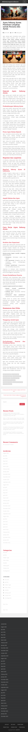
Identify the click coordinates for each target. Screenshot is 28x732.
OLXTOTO (18, 729)
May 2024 (5, 524)
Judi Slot (5, 555)
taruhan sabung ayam (7, 384)
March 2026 (5, 466)
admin (12, 32)
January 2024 (6, 534)
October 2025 (6, 479)
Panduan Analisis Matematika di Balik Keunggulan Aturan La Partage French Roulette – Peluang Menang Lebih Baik (14, 414)
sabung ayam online (15, 378)
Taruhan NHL (6, 568)
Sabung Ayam (14, 727)
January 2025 (6, 503)
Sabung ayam (19, 32)
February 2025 (6, 500)
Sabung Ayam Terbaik (7, 382)
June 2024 (5, 521)
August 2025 (6, 484)
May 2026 (5, 461)
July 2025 (5, 487)
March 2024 (5, 529)
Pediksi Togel (6, 557)
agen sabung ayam (7, 374)
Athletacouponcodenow (10, 2)
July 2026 (5, 455)
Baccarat (5, 552)
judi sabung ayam (15, 374)
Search (4, 402)
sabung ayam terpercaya (17, 382)
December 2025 (6, 474)
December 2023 (6, 537)
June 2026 (5, 458)
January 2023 (6, 540)
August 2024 (6, 516)
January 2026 (6, 471)
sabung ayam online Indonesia (9, 380)
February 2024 (6, 532)
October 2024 (6, 511)
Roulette (5, 563)
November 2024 (6, 508)
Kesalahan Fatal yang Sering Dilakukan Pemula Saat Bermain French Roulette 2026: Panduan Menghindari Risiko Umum (13, 428)
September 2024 (6, 513)
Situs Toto (5, 604)
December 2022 (6, 542)
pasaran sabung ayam (7, 376)
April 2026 (5, 463)
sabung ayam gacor (17, 376)
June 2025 (5, 490)
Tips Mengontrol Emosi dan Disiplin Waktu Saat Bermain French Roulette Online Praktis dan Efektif (13, 423)
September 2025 (6, 482)
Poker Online (6, 560)
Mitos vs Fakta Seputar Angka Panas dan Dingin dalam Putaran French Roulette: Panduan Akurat (13, 418)
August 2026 (6, 453)
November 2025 (6, 477)
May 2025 (5, 492)
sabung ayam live (6, 378)
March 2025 (5, 498)
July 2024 (5, 519)
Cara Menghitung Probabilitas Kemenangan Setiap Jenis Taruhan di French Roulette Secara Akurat (13, 433)
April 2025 (5, 495)
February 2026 (6, 469)
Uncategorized (6, 570)
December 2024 (6, 505)
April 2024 (5, 527)
